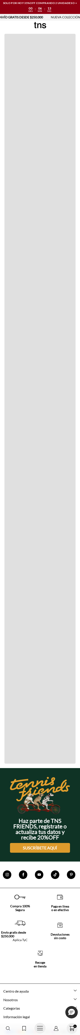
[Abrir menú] (40, 1028)
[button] (8, 1028)
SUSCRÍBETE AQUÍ (40, 847)
